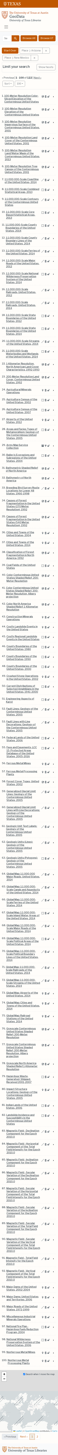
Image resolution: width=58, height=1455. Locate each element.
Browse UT (47, 38)
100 (21, 83)
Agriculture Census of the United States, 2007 (21, 411)
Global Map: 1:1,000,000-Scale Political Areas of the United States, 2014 (22, 941)
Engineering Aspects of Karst (20, 700)
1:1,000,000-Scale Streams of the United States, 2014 (22, 342)
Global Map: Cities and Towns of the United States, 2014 (23, 1005)
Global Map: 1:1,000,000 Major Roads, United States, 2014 (23, 876)
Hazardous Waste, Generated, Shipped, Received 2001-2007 (19, 1079)
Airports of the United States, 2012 (19, 421)
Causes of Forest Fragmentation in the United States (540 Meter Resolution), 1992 (23, 521)
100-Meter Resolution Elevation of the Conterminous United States (22, 111)
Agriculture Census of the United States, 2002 (21, 401)
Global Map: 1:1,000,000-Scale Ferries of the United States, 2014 (22, 902)
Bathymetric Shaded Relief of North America (22, 469)
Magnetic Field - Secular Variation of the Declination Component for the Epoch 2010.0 (22, 1177)
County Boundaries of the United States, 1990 (21, 658)
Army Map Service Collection (17, 446)
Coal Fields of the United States (20, 566)
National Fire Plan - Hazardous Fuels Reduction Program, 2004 (22, 1329)
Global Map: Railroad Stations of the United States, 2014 (19, 1018)
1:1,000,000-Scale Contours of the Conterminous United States (22, 201)
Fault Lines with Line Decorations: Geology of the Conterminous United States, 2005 (21, 726)
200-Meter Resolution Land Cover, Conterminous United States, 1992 (23, 379)
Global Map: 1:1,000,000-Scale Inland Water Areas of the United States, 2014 (22, 915)
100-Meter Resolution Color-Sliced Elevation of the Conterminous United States (21, 98)
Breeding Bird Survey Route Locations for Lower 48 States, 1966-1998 (22, 490)
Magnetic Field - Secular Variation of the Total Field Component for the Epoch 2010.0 (22, 1228)
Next (24, 1436)
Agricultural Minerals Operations (18, 391)
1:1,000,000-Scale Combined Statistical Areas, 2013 (22, 191)
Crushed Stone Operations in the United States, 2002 (22, 677)
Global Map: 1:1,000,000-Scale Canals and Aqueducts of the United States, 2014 (23, 889)
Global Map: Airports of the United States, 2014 (22, 994)
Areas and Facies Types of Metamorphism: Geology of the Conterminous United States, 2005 (22, 434)
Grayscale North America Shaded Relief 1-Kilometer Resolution (22, 1066)
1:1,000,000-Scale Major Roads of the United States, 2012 (22, 263)
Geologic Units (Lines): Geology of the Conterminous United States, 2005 (19, 846)
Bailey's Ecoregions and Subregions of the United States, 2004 (21, 457)
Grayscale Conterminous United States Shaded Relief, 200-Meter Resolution (21, 1033)
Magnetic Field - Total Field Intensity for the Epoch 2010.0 (22, 1260)
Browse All (29, 38)
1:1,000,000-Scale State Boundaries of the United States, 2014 (21, 331)
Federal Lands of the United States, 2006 (22, 739)
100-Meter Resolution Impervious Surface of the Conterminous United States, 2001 (22, 126)
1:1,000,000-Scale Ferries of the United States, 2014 (23, 252)
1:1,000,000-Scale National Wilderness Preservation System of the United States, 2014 (22, 278)
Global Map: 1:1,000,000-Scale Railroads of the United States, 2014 (20, 970)
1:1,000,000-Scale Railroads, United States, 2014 (21, 305)
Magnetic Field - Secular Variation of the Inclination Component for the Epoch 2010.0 (22, 1212)
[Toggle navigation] (6, 27)
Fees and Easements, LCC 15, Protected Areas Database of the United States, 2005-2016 (21, 752)
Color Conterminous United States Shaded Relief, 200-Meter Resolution (22, 577)
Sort (7, 83)
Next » (37, 77)
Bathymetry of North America (18, 479)
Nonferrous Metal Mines (20, 1352)
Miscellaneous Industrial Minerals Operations (20, 1318)
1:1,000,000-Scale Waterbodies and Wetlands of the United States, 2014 (22, 353)
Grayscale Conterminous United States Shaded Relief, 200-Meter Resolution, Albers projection (21, 1050)
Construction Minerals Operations (19, 618)
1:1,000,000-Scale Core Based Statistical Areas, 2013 (20, 214)
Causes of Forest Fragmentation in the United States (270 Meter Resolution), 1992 (23, 505)
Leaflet (18, 1431)
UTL (25, 1450)
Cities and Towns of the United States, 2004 (20, 534)
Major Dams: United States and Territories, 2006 (22, 1298)
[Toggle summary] (53, 97)
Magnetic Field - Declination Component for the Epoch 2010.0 (22, 1133)
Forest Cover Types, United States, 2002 (22, 783)
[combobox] (7, 38)
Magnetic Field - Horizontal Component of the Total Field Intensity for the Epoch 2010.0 (23, 1148)
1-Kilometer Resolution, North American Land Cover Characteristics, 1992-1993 (22, 366)
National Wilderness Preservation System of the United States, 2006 (23, 1342)
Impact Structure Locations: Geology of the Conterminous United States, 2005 (21, 1094)
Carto (54, 1431)
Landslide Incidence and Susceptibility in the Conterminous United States (20, 1119)
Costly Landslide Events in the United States (22, 628)
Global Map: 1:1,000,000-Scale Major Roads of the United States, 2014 (21, 928)
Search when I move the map (40, 1374)
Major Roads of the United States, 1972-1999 (21, 1308)
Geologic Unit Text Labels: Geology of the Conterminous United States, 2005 (21, 831)
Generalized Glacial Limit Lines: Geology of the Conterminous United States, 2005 (21, 796)
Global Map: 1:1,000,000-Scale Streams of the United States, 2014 (23, 982)
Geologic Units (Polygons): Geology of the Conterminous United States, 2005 (22, 862)
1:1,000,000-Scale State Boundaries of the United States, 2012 (21, 318)
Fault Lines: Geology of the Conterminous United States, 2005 (22, 711)
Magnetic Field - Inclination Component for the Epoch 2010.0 (22, 1162)
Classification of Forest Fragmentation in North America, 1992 (20, 555)
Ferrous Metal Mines (18, 763)
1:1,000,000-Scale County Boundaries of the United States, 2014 (21, 227)
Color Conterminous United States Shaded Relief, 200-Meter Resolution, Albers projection (22, 592)
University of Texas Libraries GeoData (25, 17)
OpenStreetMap (32, 1431)
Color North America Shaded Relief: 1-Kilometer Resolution (22, 606)
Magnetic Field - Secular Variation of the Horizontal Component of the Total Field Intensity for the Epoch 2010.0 (23, 1194)
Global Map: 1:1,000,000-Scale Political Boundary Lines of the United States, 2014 (22, 956)
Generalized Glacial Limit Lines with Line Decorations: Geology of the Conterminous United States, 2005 (23, 813)
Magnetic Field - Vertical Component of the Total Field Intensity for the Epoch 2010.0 (23, 1275)
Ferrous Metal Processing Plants (21, 773)
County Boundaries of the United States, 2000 (21, 668)
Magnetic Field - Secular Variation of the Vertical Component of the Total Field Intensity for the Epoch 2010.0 (23, 1245)
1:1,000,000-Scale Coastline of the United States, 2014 (22, 181)
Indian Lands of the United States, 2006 (21, 1106)
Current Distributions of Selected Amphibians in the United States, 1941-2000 (22, 688)
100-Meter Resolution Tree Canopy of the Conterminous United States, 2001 (22, 169)
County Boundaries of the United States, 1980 (21, 648)
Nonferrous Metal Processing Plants (19, 1362)
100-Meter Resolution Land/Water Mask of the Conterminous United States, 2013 (22, 155)
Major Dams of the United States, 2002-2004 (21, 1288)
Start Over (10, 50)
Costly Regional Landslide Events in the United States (22, 638)
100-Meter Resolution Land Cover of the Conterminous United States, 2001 (21, 140)
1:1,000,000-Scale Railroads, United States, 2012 (21, 292)
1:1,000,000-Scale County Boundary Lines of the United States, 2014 (21, 240)
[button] (4, 1374)
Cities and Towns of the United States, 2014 (20, 544)
